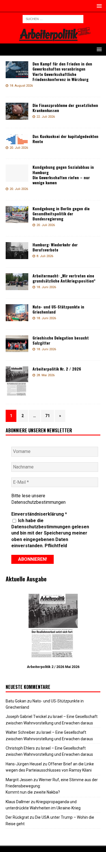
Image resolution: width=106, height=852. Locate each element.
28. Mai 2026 (45, 375)
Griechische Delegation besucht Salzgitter (61, 340)
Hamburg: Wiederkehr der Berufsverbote (55, 247)
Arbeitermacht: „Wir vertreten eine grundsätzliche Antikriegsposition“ (64, 278)
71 (47, 415)
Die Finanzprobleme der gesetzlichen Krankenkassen (65, 107)
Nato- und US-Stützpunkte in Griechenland (58, 309)
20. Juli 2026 (19, 148)
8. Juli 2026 (44, 256)
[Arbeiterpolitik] (53, 40)
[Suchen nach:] (53, 18)
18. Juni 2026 (46, 287)
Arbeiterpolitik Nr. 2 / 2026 (57, 369)
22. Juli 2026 (45, 117)
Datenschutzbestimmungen (38, 502)
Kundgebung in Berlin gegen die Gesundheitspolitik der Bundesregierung (61, 213)
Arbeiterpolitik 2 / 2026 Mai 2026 (53, 667)
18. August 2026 (21, 85)
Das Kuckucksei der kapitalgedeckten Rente (65, 138)
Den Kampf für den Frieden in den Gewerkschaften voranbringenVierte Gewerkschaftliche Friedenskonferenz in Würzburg (62, 71)
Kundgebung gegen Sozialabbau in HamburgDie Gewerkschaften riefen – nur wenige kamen (63, 174)
